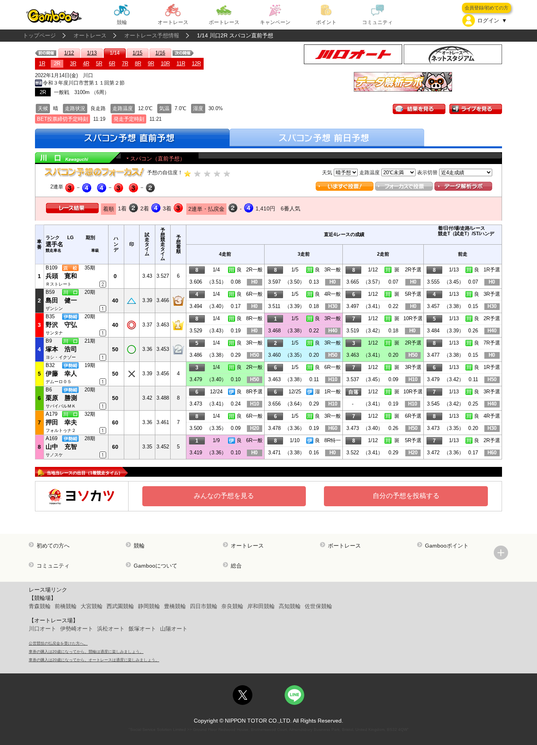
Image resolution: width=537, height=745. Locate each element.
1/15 (137, 53)
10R (165, 63)
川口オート (42, 628)
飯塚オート (142, 628)
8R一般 (254, 318)
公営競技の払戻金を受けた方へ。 (58, 643)
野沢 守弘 (61, 324)
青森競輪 (40, 606)
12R (196, 63)
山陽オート (174, 628)
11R (181, 63)
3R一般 (332, 270)
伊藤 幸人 (61, 373)
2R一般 (254, 270)
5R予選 (413, 294)
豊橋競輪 (175, 606)
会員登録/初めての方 (486, 8)
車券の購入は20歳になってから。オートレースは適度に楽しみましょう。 (94, 660)
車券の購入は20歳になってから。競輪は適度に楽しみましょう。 (86, 651)
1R (42, 63)
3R (73, 63)
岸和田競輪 (261, 606)
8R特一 (332, 440)
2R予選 (413, 270)
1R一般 (332, 392)
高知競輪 (290, 606)
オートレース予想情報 (151, 35)
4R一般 (332, 294)
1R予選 (492, 270)
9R (151, 63)
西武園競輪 (120, 606)
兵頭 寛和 (61, 276)
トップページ (39, 35)
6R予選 (413, 416)
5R (99, 63)
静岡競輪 (149, 606)
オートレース (90, 35)
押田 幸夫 (61, 422)
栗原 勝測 (61, 398)
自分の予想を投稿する (406, 496)
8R (138, 63)
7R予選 (492, 343)
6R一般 (254, 294)
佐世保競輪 (318, 606)
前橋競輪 (66, 606)
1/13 (92, 53)
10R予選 (413, 318)
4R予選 (492, 416)
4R (86, 63)
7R (125, 63)
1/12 (69, 53)
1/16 (160, 53)
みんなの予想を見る (224, 496)
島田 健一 (61, 300)
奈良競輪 (232, 606)
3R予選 (492, 294)
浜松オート (111, 628)
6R (112, 63)
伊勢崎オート (76, 628)
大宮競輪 (92, 606)
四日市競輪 (203, 606)
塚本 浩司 (61, 349)
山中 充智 (61, 446)
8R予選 (254, 392)
